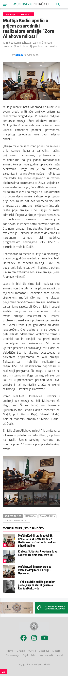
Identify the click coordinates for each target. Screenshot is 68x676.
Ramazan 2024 (47, 516)
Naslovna (30, 516)
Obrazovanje (12, 655)
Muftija (32, 651)
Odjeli (25, 655)
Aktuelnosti (46, 655)
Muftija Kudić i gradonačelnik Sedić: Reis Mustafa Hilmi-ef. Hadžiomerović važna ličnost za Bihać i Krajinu (37, 540)
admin (19, 55)
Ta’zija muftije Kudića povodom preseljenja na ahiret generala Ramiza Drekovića (36, 585)
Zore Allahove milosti (16, 520)
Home (10, 651)
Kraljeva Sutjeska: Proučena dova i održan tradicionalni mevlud (37, 553)
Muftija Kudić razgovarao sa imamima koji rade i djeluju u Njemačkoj (34, 570)
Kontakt (60, 655)
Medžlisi (56, 651)
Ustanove (44, 651)
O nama (21, 651)
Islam (34, 655)
